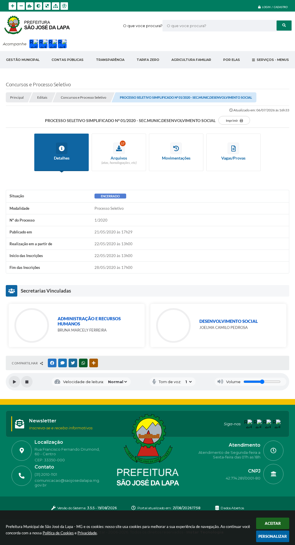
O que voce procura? (142, 25)
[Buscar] (284, 25)
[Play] (14, 381)
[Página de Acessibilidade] (64, 6)
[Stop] (27, 381)
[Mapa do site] (55, 6)
